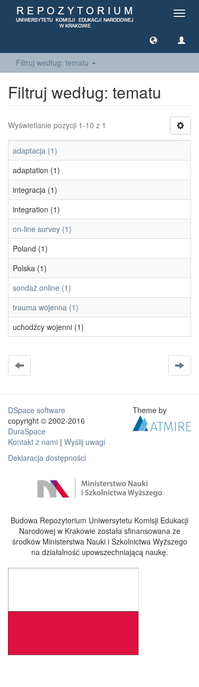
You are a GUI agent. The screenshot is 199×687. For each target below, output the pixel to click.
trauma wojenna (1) (46, 307)
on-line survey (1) (42, 229)
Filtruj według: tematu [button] (53, 62)
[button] (153, 40)
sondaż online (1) (42, 287)
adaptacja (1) (35, 150)
